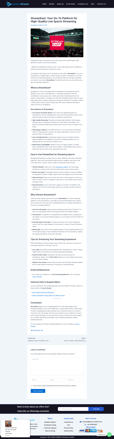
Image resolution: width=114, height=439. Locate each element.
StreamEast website (61, 167)
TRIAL (92, 4)
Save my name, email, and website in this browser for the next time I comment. (54, 385)
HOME (44, 4)
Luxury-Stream (37, 276)
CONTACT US (101, 4)
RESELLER (60, 4)
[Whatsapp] (109, 434)
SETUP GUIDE (70, 4)
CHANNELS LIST (83, 4)
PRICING (51, 4)
